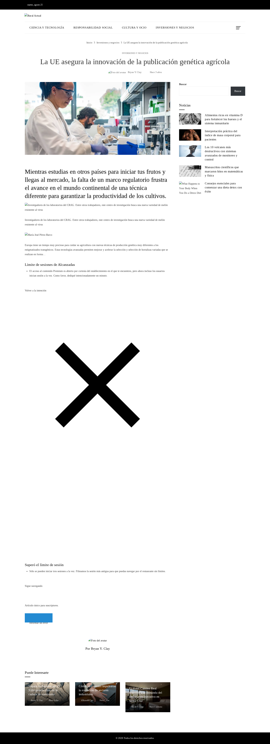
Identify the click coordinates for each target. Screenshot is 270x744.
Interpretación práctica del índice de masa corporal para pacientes (222, 135)
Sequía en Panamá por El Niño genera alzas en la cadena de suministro (44, 690)
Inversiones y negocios (135, 53)
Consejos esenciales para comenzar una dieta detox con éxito (223, 187)
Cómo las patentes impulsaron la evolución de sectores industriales (97, 690)
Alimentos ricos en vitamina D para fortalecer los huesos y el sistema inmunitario (224, 119)
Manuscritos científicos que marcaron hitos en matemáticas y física (224, 171)
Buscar (183, 84)
